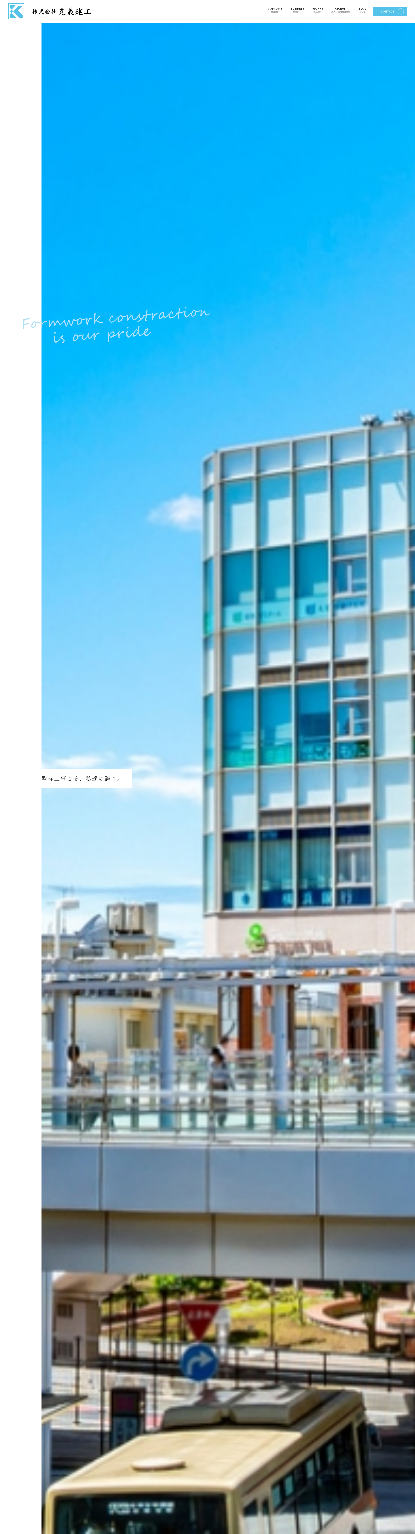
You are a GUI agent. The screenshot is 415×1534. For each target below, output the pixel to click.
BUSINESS (297, 10)
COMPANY (275, 10)
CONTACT (388, 11)
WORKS (317, 10)
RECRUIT (340, 10)
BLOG (362, 10)
